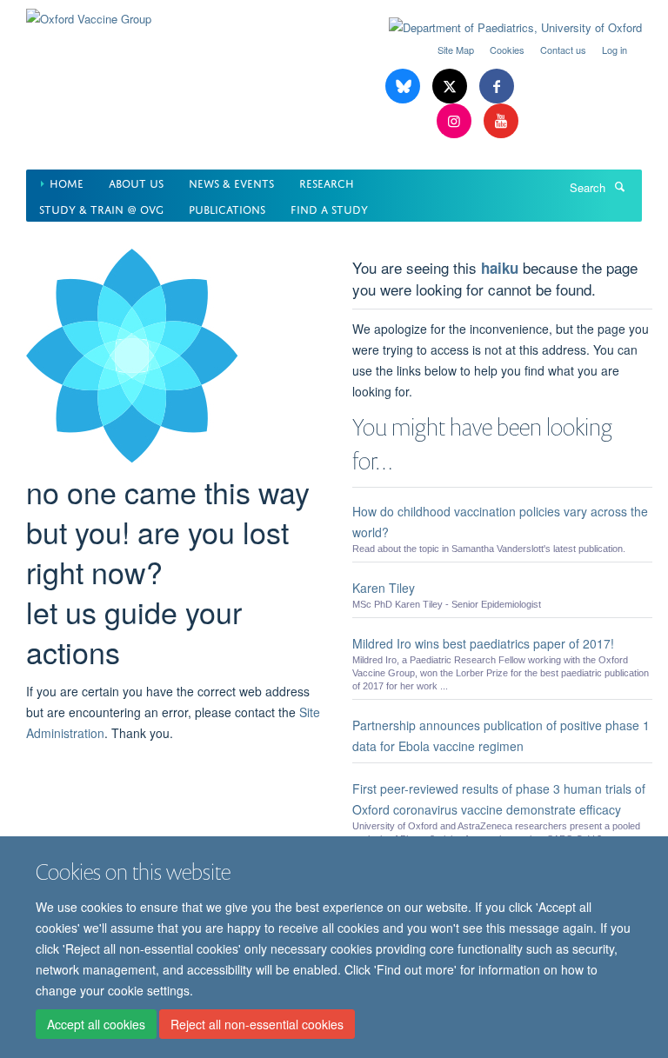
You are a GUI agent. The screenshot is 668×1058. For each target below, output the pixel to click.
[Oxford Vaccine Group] (88, 12)
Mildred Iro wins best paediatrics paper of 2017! (483, 643)
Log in (614, 50)
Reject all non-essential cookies (257, 1024)
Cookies (507, 50)
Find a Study (329, 208)
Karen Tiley (383, 587)
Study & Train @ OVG (101, 208)
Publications (227, 208)
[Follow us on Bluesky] (404, 86)
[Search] (619, 186)
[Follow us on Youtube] (501, 121)
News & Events (231, 182)
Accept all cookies (96, 1024)
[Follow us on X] (451, 86)
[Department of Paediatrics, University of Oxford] (502, 27)
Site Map (456, 50)
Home (67, 182)
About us (136, 182)
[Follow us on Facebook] (496, 86)
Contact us (563, 50)
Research (326, 182)
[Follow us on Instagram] (456, 121)
